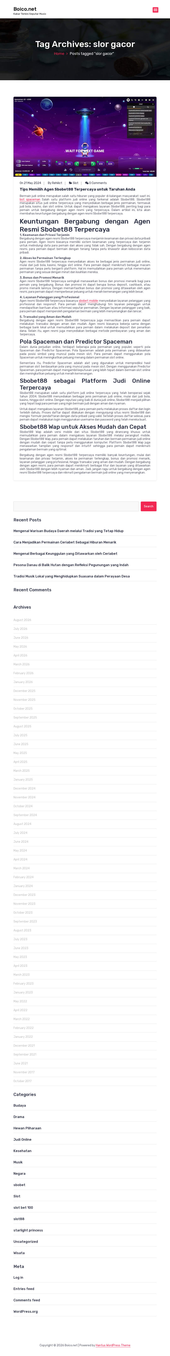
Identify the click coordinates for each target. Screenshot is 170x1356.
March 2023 (21, 975)
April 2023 (20, 966)
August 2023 (22, 930)
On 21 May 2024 (30, 183)
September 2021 (24, 1054)
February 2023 (23, 983)
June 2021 (20, 1063)
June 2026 (20, 638)
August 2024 (22, 824)
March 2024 (21, 868)
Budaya (19, 1105)
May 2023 (20, 957)
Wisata (19, 1253)
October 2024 (23, 806)
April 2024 (20, 859)
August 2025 (22, 726)
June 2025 (20, 744)
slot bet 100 (23, 1208)
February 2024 (23, 877)
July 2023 (20, 939)
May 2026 (20, 646)
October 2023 (23, 912)
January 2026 (23, 682)
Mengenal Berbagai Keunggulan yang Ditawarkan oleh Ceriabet (65, 554)
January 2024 (23, 886)
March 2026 (21, 664)
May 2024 (20, 850)
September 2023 (25, 921)
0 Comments (98, 183)
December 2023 (24, 895)
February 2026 (23, 673)
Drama (18, 1117)
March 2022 (21, 1019)
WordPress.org (25, 1312)
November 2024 (24, 797)
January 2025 (23, 779)
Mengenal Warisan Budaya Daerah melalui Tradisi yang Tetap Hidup (68, 531)
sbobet (19, 1185)
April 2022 (20, 1010)
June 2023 (20, 948)
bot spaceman (30, 199)
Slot (75, 183)
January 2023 (23, 992)
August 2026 (22, 620)
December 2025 (24, 691)
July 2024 (20, 833)
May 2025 (20, 753)
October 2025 (23, 708)
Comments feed (26, 1300)
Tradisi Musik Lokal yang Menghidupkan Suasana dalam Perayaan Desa (71, 576)
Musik (18, 1162)
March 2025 (21, 771)
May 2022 (20, 1001)
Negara (19, 1174)
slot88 (18, 1219)
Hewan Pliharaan (27, 1128)
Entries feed (23, 1289)
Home (59, 53)
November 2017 (24, 1072)
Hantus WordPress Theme (113, 1345)
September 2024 (25, 815)
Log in (18, 1277)
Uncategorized (25, 1242)
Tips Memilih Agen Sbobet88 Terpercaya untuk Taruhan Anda (77, 189)
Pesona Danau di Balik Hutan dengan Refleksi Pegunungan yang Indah (71, 565)
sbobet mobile (88, 301)
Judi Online (22, 1140)
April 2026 (20, 655)
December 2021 (24, 1045)
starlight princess (28, 1230)
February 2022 (23, 1028)
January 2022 (23, 1037)
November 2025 (24, 700)
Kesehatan (22, 1151)
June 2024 (20, 842)
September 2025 (25, 717)
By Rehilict (55, 183)
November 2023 (24, 904)
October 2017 (22, 1081)
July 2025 (20, 735)
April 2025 (20, 762)
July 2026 (20, 629)
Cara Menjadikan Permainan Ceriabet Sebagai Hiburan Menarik (64, 542)
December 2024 (24, 788)
